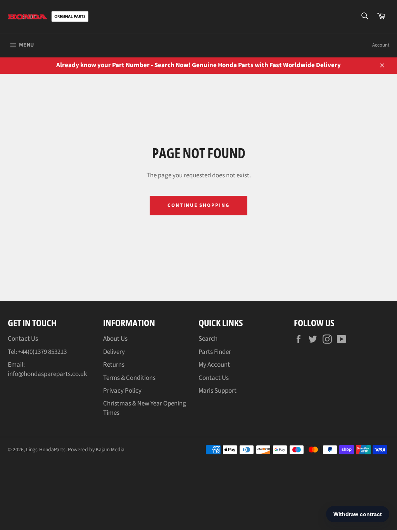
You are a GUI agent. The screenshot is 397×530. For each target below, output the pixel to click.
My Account (214, 364)
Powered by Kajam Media (96, 449)
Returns (113, 364)
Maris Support (217, 390)
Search (207, 338)
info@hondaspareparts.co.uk (47, 374)
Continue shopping (198, 205)
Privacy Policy (122, 390)
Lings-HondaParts (46, 449)
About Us (115, 338)
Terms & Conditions (129, 378)
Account (380, 45)
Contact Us (23, 338)
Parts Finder (214, 352)
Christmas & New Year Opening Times (144, 408)
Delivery (114, 352)
